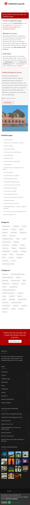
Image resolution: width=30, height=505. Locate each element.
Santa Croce (5, 248)
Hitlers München (6, 420)
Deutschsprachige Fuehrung (17, 274)
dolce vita (11, 257)
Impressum (4, 396)
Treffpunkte (4, 389)
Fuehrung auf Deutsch (7, 277)
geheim (4, 299)
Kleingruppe (5, 280)
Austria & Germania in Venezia (11, 203)
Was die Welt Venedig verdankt (11, 182)
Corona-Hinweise (6, 402)
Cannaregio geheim (9, 155)
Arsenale (24, 226)
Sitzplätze (14, 248)
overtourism (5, 260)
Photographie (5, 245)
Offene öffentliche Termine (10, 178)
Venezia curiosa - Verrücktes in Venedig (13, 143)
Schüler (23, 283)
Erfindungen (14, 232)
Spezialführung (13, 287)
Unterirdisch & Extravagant (10, 27)
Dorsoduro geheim (8, 172)
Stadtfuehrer (22, 248)
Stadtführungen (6, 251)
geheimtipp (12, 299)
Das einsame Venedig (9, 149)
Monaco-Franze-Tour (7, 424)
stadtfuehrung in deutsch (8, 264)
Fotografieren (23, 232)
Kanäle (24, 238)
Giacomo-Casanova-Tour (10, 214)
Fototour (4, 235)
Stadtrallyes (21, 64)
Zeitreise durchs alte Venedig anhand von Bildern (13, 168)
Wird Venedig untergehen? (10, 188)
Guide (17, 238)
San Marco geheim (8, 139)
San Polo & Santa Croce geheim (11, 175)
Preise (3, 385)
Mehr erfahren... (8, 102)
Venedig (4, 254)
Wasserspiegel (20, 254)
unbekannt (15, 305)
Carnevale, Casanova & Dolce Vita (12, 185)
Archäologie (16, 226)
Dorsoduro (5, 232)
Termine (22, 41)
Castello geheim (8, 164)
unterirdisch (5, 308)
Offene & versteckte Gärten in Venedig (13, 197)
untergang (24, 305)
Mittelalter (16, 242)
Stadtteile (15, 251)
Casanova (13, 229)
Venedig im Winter (8, 158)
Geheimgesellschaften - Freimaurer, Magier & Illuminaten (14, 207)
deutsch (19, 296)
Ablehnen (4, 502)
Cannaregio (5, 229)
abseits (4, 296)
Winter (4, 257)
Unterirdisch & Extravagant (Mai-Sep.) (11, 414)
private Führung (6, 305)
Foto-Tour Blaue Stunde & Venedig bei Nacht (15, 211)
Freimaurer (12, 235)
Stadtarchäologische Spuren (12, 72)
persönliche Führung (16, 302)
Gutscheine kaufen (15, 341)
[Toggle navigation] (26, 11)
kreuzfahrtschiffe (22, 299)
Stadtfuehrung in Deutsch (8, 293)
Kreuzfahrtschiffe (6, 242)
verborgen (21, 308)
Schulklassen (15, 283)
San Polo (23, 245)
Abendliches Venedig (9, 200)
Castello (21, 229)
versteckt (4, 312)
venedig (13, 308)
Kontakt (3, 392)
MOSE (24, 280)
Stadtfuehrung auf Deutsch (8, 290)
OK (9, 502)
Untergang (23, 251)
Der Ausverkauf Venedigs (10, 191)
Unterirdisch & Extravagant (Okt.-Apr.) (11, 417)
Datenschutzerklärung (7, 399)
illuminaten (19, 257)
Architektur (5, 274)
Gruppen (18, 277)
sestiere (13, 260)
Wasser (11, 254)
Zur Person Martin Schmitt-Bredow (12, 152)
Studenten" (20, 293)
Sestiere (4, 287)
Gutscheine (4, 372)
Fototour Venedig (8, 146)
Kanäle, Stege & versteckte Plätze (12, 161)
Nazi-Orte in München (7, 436)
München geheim (6, 432)
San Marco (14, 245)
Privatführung (5, 283)
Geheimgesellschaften (9, 29)
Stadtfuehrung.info (16, 491)
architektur (11, 296)
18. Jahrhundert (6, 226)
